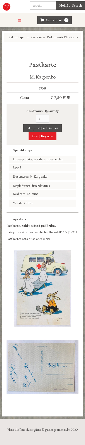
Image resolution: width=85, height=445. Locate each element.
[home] (8, 6)
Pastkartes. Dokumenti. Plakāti (52, 37)
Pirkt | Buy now (42, 136)
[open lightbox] (42, 288)
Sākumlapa (16, 37)
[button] (19, 20)
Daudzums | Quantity (42, 111)
